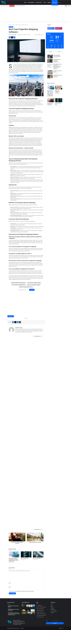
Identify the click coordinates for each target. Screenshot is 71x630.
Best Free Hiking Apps (40, 608)
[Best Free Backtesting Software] (58, 88)
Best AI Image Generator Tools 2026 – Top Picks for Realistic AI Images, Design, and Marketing (13, 560)
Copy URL (31, 289)
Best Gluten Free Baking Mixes (19, 5)
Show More (10, 316)
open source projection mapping (34, 284)
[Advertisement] (35, 14)
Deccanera (22, 628)
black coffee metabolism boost (41, 615)
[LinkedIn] (18, 322)
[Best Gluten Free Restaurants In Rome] (33, 613)
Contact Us (52, 612)
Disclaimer (52, 608)
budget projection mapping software (19, 282)
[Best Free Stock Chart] (24, 610)
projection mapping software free (26, 286)
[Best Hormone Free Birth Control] (28, 613)
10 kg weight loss (39, 605)
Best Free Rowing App (37, 558)
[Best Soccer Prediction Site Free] (24, 613)
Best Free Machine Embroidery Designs (56, 56)
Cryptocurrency (31, 2)
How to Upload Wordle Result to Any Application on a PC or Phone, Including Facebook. (57, 66)
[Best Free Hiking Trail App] (28, 610)
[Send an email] (15, 34)
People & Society (39, 2)
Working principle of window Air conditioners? (57, 60)
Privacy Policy (53, 609)
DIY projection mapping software (34, 282)
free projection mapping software (19, 284)
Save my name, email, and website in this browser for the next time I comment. (22, 591)
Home (25, 2)
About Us (52, 606)
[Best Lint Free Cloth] (33, 610)
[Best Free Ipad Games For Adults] (28, 606)
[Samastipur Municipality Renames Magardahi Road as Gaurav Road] (24, 607)
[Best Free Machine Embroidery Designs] (50, 56)
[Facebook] (10, 37)
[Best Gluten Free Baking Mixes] (50, 100)
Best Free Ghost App (24, 558)
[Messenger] (14, 37)
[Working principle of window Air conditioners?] (50, 61)
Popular (50, 51)
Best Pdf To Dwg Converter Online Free (18, 346)
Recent (59, 51)
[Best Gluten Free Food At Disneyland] (50, 76)
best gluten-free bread (40, 610)
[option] (26, 345)
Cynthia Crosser (12, 34)
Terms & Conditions (54, 611)
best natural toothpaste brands (41, 613)
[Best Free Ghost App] (26, 554)
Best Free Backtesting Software (57, 91)
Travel (44, 2)
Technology (54, 2)
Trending (49, 2)
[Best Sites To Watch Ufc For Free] (50, 72)
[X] (12, 37)
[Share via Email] (20, 322)
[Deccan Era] (4, 2)
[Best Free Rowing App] (38, 554)
